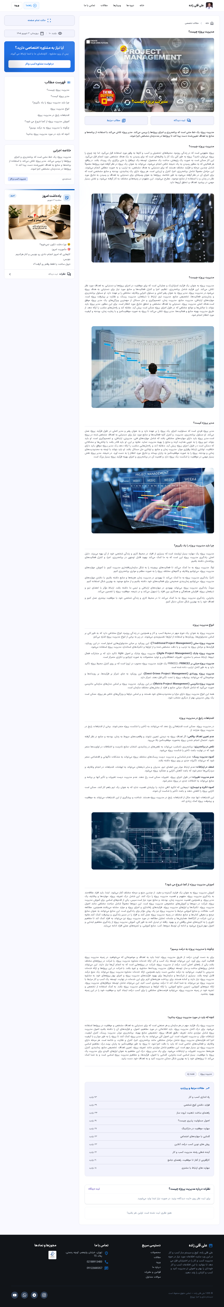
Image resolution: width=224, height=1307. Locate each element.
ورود (158, 1262)
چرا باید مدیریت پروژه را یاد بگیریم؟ (50, 102)
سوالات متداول (153, 1277)
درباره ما (156, 1267)
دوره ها (130, 5)
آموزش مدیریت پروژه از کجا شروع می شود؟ (47, 121)
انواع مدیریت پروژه (59, 109)
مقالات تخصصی (191, 23)
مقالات (157, 1257)
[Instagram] (44, 1295)
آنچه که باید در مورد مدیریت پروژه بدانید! (47, 134)
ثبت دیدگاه (94, 1189)
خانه (209, 23)
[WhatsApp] (24, 1295)
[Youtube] (14, 1295)
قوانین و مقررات (152, 1272)
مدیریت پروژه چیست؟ (58, 90)
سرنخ (192, 1296)
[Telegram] (34, 1295)
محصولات (155, 1252)
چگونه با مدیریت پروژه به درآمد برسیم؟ (49, 128)
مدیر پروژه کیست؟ (60, 96)
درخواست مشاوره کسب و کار (39, 64)
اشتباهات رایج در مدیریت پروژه (53, 115)
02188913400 (94, 1262)
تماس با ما (89, 5)
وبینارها (117, 5)
